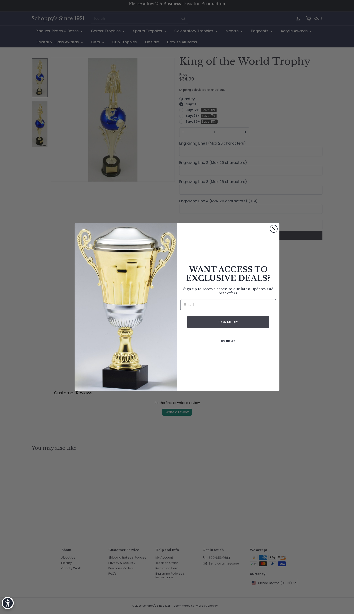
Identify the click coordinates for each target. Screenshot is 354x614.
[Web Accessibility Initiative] (7, 603)
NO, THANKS (228, 341)
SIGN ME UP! (228, 322)
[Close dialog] (273, 228)
